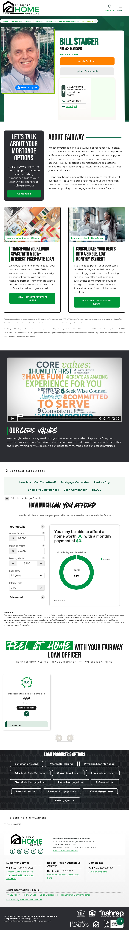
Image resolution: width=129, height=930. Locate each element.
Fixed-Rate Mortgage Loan (30, 782)
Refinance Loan (105, 782)
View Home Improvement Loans (32, 298)
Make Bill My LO (29, 87)
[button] (120, 7)
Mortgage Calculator (75, 482)
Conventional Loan (68, 773)
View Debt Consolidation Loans (96, 302)
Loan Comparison (75, 489)
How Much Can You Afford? (37, 482)
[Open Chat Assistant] (120, 921)
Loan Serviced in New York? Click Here (20, 877)
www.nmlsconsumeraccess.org (18, 921)
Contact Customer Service (19, 872)
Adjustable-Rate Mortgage (30, 773)
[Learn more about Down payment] (43, 545)
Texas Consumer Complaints (75, 895)
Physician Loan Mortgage (99, 764)
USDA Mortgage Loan (100, 791)
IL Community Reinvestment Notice (24, 899)
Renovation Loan (26, 791)
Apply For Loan (87, 61)
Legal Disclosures (49, 895)
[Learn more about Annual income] (43, 533)
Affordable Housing (61, 764)
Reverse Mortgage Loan (62, 791)
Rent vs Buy (102, 482)
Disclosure (59, 600)
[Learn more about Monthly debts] (43, 558)
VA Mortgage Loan (64, 800)
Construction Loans (26, 764)
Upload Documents (87, 71)
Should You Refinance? (43, 489)
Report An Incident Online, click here (63, 876)
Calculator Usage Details (25, 498)
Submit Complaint (97, 872)
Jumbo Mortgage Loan (71, 782)
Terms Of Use (29, 895)
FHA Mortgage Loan (103, 773)
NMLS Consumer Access (65, 850)
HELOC (96, 489)
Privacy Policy (13, 895)
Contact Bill (24, 193)
